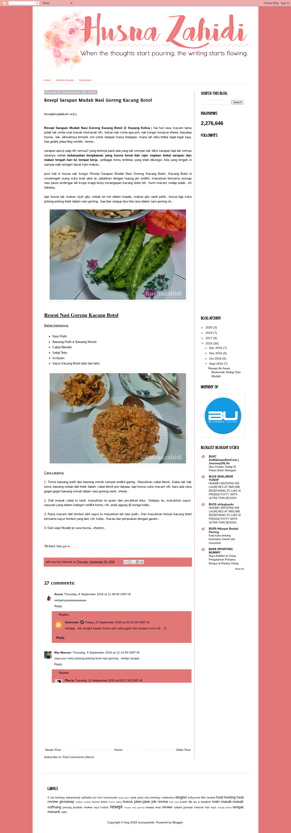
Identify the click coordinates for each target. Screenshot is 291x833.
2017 (209, 338)
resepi (116, 806)
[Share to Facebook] (137, 562)
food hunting (226, 797)
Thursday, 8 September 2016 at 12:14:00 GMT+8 (106, 652)
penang (67, 807)
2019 (209, 332)
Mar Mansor (62, 652)
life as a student (200, 801)
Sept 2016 (216, 363)
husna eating (115, 802)
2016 (209, 343)
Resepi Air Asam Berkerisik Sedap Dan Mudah (224, 372)
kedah (183, 801)
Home (47, 80)
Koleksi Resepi (65, 80)
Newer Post (53, 749)
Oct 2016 (215, 358)
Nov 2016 (216, 353)
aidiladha (86, 797)
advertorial (73, 797)
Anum (58, 594)
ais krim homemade (105, 797)
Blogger (178, 822)
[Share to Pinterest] (142, 562)
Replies (64, 615)
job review (159, 802)
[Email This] (125, 562)
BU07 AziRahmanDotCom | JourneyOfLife (224, 460)
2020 (209, 327)
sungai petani (225, 807)
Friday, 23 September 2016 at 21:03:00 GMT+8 (117, 622)
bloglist (181, 797)
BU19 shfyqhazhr (221, 504)
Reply (58, 606)
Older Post (183, 749)
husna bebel (99, 801)
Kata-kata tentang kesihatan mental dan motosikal (222, 539)
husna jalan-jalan (136, 802)
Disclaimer (85, 80)
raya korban (101, 807)
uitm (64, 812)
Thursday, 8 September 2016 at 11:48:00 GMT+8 (97, 594)
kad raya (174, 802)
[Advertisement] (118, 715)
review (167, 807)
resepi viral (153, 807)
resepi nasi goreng (134, 807)
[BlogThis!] (129, 562)
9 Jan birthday (56, 797)
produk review (82, 807)
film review (208, 797)
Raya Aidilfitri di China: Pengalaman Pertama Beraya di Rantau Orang (223, 559)
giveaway (66, 802)
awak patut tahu (140, 797)
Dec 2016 (216, 348)
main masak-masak (228, 802)
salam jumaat (183, 807)
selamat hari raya (205, 807)
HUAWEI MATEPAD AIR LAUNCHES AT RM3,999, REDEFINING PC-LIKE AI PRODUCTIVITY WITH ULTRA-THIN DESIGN (225, 491)
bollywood (194, 797)
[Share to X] (133, 562)
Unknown (72, 622)
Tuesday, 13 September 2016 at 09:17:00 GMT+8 (108, 680)
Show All (239, 569)
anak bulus (123, 797)
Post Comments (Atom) (78, 757)
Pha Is (69, 680)
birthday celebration (163, 797)
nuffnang (54, 807)
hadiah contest (83, 802)
